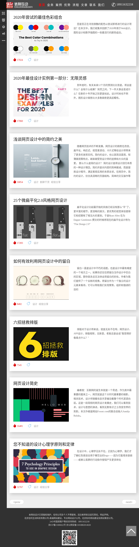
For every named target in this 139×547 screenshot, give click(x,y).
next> (129, 502)
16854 (20, 182)
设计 (36, 60)
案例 (59, 5)
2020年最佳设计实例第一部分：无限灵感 (50, 78)
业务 (50, 5)
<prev (16, 502)
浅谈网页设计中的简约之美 (37, 139)
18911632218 (124, 4)
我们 (101, 5)
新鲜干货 (44, 182)
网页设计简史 (25, 383)
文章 (84, 5)
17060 (20, 121)
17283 (20, 243)
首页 (42, 5)
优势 (67, 5)
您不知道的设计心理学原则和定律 (43, 444)
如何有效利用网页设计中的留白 (41, 261)
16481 (20, 426)
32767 (20, 487)
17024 (20, 60)
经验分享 (56, 182)
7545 (19, 365)
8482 (19, 304)
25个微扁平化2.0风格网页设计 (40, 200)
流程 (76, 5)
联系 (93, 5)
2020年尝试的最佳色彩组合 (37, 17)
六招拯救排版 (25, 322)
